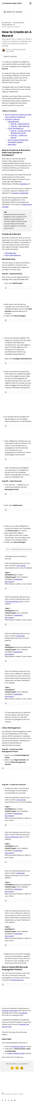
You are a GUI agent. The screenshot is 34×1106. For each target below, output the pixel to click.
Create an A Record (12, 119)
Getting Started (18, 23)
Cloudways (23, 1013)
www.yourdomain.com (13, 601)
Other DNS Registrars (16, 128)
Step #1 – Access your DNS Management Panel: (21, 132)
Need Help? (12, 144)
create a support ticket (16, 1053)
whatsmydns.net (17, 980)
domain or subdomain (20, 193)
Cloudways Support (18, 1046)
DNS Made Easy (13, 122)
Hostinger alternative (10, 1011)
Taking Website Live (8, 25)
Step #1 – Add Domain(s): (20, 124)
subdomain (21, 636)
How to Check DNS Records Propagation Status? (18, 141)
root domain (21, 566)
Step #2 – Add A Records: (20, 126)
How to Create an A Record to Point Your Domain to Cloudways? (18, 116)
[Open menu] (30, 3)
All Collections (6, 23)
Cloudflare (23, 184)
